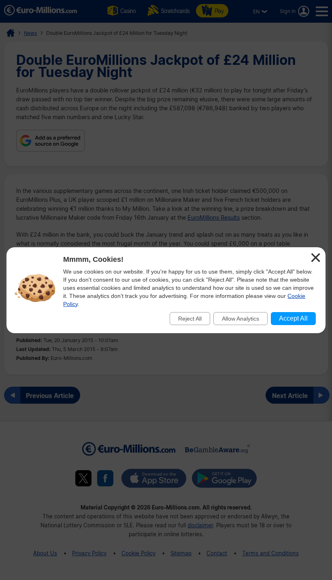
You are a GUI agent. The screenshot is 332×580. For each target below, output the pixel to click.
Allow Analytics (240, 318)
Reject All (190, 318)
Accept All (293, 318)
